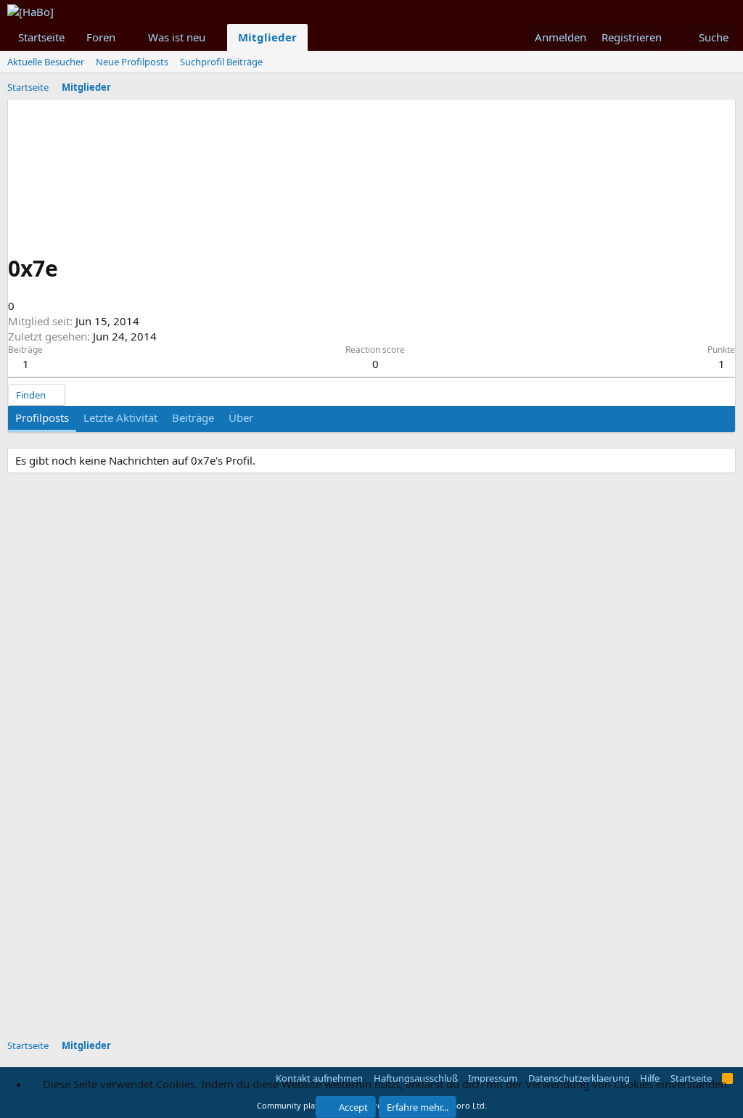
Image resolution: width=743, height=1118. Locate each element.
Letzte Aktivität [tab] (120, 417)
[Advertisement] (359, 933)
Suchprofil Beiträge (221, 61)
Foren (100, 37)
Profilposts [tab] (42, 417)
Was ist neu (176, 37)
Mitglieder (267, 37)
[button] (127, 37)
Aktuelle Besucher (45, 61)
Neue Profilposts (132, 61)
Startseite (41, 37)
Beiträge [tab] (193, 417)
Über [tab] (241, 417)
